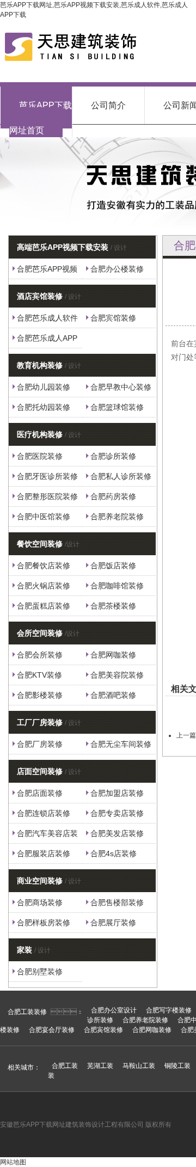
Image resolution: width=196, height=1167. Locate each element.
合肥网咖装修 (113, 654)
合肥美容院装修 (117, 675)
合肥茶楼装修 (113, 605)
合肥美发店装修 (117, 833)
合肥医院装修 (40, 456)
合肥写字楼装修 (169, 1010)
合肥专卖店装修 (117, 813)
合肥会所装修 (40, 654)
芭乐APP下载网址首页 (40, 118)
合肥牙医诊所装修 (47, 476)
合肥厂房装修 (40, 744)
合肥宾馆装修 (113, 318)
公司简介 (108, 105)
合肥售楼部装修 (117, 902)
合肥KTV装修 (39, 675)
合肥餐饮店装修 (43, 565)
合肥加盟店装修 (117, 793)
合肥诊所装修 (113, 456)
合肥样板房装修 (43, 922)
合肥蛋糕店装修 (43, 605)
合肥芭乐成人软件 (47, 318)
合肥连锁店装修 (43, 813)
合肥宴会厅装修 (52, 1030)
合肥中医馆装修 (43, 516)
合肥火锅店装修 (43, 585)
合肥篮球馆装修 (117, 407)
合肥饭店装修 (113, 565)
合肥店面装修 (40, 793)
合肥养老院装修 (117, 516)
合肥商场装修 (40, 902)
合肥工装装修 (27, 1012)
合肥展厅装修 (113, 922)
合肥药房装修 (113, 496)
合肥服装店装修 (43, 853)
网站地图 (13, 1162)
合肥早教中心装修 (120, 387)
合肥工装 (65, 1066)
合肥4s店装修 (113, 853)
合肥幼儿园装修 (43, 387)
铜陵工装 (177, 1066)
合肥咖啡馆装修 (117, 585)
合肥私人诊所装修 (120, 476)
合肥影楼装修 (40, 695)
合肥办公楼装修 (117, 269)
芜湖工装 (100, 1066)
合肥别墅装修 (40, 971)
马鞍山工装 (138, 1066)
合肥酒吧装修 (113, 695)
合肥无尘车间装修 (120, 744)
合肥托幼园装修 (43, 407)
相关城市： (24, 1067)
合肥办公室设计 (114, 1010)
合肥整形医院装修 (47, 496)
